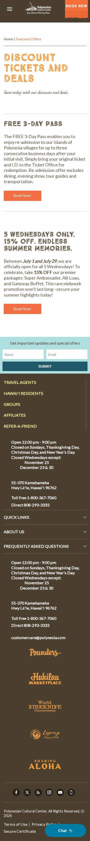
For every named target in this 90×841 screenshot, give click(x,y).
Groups (12, 404)
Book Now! (23, 195)
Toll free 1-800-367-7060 (33, 497)
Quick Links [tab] (16, 517)
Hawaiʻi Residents (23, 393)
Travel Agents (20, 382)
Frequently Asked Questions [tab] (36, 546)
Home (8, 39)
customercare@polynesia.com (38, 637)
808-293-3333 (36, 504)
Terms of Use (16, 824)
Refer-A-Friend (20, 426)
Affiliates (15, 415)
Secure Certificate (20, 831)
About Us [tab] (14, 531)
